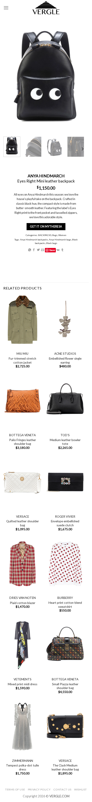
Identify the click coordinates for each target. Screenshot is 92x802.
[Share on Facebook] (33, 250)
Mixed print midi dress (22, 684)
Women (62, 235)
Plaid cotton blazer (22, 603)
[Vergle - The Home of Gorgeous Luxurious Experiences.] (46, 8)
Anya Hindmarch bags (60, 239)
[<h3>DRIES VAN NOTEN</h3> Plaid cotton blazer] (22, 563)
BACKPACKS (44, 235)
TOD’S (65, 435)
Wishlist (80, 789)
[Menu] (6, 7)
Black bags (51, 243)
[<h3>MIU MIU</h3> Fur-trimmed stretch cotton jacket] (22, 319)
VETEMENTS (22, 679)
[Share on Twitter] (38, 250)
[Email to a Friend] (42, 250)
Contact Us (62, 789)
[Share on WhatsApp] (29, 250)
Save (52, 250)
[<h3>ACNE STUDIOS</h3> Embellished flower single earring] (65, 319)
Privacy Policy (39, 789)
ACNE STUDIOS (65, 353)
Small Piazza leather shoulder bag (65, 686)
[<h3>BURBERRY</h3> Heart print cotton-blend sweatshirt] (65, 563)
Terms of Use (15, 789)
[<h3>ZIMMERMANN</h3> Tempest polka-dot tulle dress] (22, 726)
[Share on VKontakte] (58, 250)
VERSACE (22, 516)
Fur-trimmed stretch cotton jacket (22, 360)
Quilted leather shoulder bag (22, 523)
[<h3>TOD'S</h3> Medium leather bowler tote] (65, 401)
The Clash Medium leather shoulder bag (65, 767)
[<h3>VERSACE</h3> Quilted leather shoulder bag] (22, 482)
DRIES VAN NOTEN (22, 598)
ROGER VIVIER (65, 516)
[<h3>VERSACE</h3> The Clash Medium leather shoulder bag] (65, 726)
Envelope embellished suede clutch (65, 523)
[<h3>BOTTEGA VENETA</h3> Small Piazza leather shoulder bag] (65, 645)
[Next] (82, 149)
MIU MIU (22, 353)
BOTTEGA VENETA (22, 435)
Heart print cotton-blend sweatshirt (65, 604)
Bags (54, 235)
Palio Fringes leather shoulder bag (22, 442)
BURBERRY (65, 598)
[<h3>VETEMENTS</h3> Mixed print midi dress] (22, 645)
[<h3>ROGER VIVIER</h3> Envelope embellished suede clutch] (65, 482)
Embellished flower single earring (65, 360)
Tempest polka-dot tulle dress (22, 767)
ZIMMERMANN (22, 760)
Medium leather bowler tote (65, 442)
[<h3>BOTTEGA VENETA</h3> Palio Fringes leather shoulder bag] (22, 401)
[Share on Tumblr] (62, 250)
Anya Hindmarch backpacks (34, 239)
